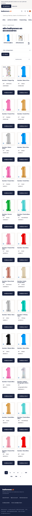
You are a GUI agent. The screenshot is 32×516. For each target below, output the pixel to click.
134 (11, 476)
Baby (30, 20)
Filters (5, 54)
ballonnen (6, 11)
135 (16, 476)
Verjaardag (22, 20)
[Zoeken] (29, 15)
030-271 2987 (21, 511)
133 (26, 472)
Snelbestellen (6, 503)
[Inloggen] (21, 11)
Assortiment (5, 497)
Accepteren (6, 6)
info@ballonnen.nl (5, 513)
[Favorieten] (25, 11)
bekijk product (8, 92)
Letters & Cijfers (12, 20)
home (4, 25)
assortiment (10, 25)
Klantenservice (24, 497)
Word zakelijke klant (16, 503)
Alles (3, 20)
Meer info (14, 6)
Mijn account (14, 497)
